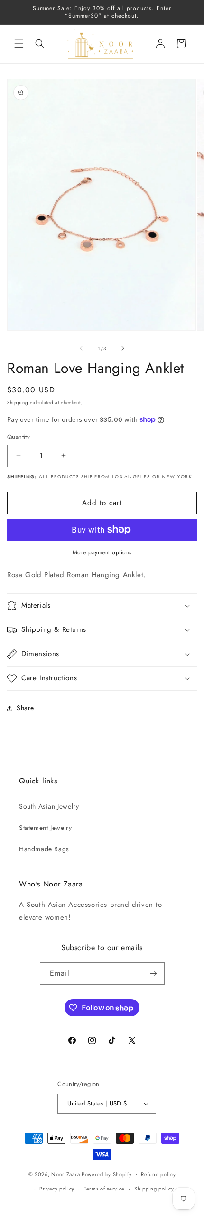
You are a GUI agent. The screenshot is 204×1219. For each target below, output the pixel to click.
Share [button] (25, 708)
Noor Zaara (65, 1174)
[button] (19, 43)
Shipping (17, 402)
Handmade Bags (44, 849)
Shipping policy (154, 1188)
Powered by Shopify (107, 1174)
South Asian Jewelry (49, 806)
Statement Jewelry (45, 827)
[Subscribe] (153, 973)
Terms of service (104, 1188)
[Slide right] (122, 348)
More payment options (102, 552)
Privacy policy (56, 1188)
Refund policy (158, 1174)
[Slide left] (81, 348)
